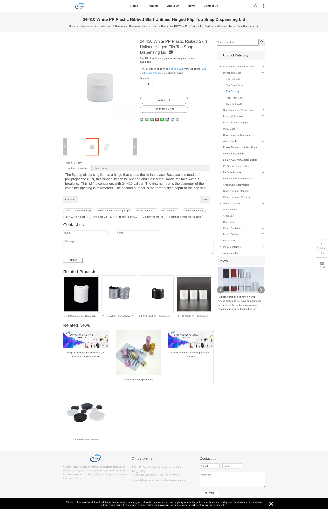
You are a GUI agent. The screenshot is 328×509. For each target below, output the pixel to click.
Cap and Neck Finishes (86, 439)
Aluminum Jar (230, 253)
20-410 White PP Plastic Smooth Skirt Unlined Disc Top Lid (195, 316)
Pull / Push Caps (235, 97)
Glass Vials (229, 222)
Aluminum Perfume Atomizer (238, 178)
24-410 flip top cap (75, 216)
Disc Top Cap (233, 78)
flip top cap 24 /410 (102, 216)
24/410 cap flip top (153, 216)
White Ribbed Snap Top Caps (114, 210)
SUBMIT (73, 260)
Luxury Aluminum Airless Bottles (240, 159)
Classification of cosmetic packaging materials (190, 354)
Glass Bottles (230, 209)
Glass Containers (232, 203)
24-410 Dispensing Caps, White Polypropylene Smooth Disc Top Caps (82, 316)
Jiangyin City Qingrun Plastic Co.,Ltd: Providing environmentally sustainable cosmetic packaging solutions (86, 355)
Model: (69, 162)
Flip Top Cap (233, 91)
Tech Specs (101, 168)
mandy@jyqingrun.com (147, 480)
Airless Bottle (230, 141)
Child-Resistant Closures (236, 135)
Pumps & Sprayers (233, 116)
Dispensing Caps (232, 72)
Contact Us (211, 5)
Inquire (162, 100)
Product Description (77, 168)
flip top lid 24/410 (128, 216)
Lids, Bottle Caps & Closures (238, 66)
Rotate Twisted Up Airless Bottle (240, 147)
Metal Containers (232, 246)
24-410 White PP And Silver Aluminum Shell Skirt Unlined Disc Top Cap (119, 316)
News (191, 5)
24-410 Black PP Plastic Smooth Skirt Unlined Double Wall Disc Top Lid (157, 316)
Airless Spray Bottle (233, 153)
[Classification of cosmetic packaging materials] (190, 339)
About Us (173, 5)
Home (134, 5)
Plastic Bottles (230, 234)
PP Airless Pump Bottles (236, 166)
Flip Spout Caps (234, 85)
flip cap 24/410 (170, 210)
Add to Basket (162, 109)
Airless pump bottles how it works (237, 296)
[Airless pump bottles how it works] (241, 292)
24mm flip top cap (193, 210)
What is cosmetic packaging (138, 379)
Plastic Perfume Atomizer (236, 197)
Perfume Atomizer (232, 172)
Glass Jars (229, 215)
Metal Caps (229, 128)
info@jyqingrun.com (174, 480)
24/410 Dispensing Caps (78, 210)
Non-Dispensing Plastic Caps (238, 110)
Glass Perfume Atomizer (236, 191)
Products (153, 5)
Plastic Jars (229, 240)
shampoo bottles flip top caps (185, 216)
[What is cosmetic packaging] (138, 352)
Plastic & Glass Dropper (236, 122)
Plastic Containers (233, 228)
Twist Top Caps (234, 103)
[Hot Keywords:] (262, 42)
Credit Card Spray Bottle (236, 184)
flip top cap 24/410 (146, 210)
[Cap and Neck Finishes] (86, 412)
